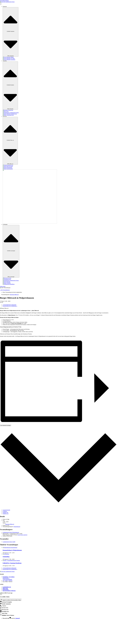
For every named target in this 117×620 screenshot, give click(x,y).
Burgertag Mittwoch (9, 524)
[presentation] (10, 547)
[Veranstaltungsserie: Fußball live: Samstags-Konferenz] (15, 565)
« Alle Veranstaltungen (5, 290)
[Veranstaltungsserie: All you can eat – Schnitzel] (15, 559)
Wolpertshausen (16, 526)
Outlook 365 (5, 512)
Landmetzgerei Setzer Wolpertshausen (11, 532)
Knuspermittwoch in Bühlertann (10, 306)
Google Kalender (6, 510)
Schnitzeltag (6, 556)
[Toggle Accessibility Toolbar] (1, 594)
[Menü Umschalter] (0, 3)
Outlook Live (5, 513)
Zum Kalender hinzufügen (6, 425)
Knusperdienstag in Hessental (9, 304)
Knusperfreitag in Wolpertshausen (12, 550)
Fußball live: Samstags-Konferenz (12, 563)
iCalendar (5, 511)
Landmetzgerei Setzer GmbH (9, 541)
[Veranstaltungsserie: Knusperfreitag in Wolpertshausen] (15, 552)
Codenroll (17, 618)
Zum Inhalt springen (4, 0)
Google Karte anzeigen (22, 534)
